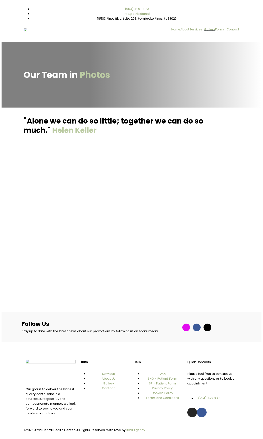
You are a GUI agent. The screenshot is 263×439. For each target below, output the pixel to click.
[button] (196, 29)
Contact (233, 29)
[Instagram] (192, 412)
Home (175, 29)
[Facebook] (202, 412)
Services (195, 29)
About (184, 29)
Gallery (209, 29)
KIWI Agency (135, 430)
